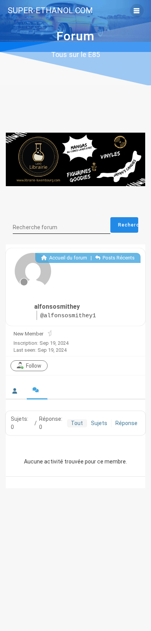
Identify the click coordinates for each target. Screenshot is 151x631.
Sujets (99, 423)
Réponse (126, 423)
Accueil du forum (67, 258)
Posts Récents (118, 258)
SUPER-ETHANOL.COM (50, 11)
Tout (77, 423)
